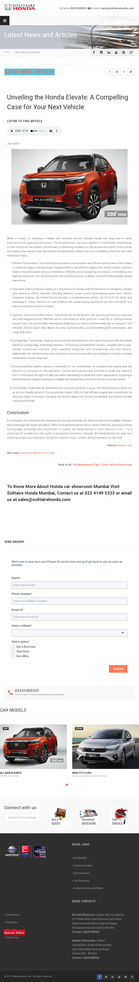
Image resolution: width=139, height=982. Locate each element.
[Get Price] (109, 72)
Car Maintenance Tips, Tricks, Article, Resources (102, 464)
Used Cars (12, 922)
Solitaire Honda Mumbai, (32, 493)
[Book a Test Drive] (117, 72)
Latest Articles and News (88, 888)
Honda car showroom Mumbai (80, 486)
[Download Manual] (131, 72)
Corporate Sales (83, 865)
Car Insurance (82, 873)
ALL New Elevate (11, 772)
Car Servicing (81, 880)
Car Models (80, 857)
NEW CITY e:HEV (82, 772)
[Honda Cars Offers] (124, 72)
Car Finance (12, 914)
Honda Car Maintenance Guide (37, 452)
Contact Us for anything (22, 817)
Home (7, 52)
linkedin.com (124, 445)
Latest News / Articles (29, 72)
